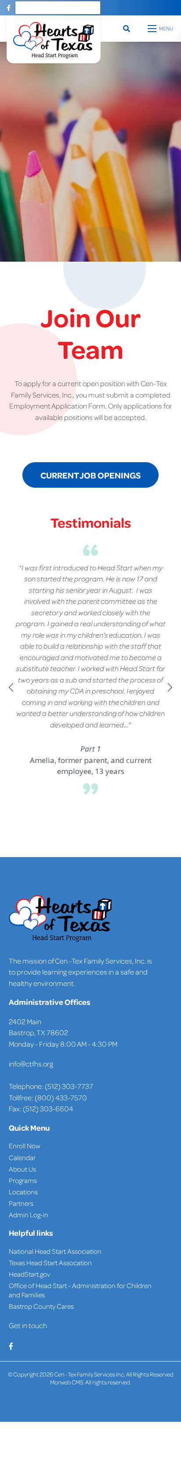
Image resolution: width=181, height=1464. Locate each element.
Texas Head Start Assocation (50, 1262)
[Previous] (11, 687)
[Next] (170, 687)
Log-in (38, 1214)
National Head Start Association (55, 1251)
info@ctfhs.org (31, 1063)
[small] (9, 8)
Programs (23, 1180)
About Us (22, 1169)
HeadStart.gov (29, 1274)
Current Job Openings (90, 475)
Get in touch (28, 1325)
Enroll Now (24, 1145)
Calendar (22, 1157)
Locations (23, 1191)
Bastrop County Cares (41, 1306)
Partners (21, 1203)
